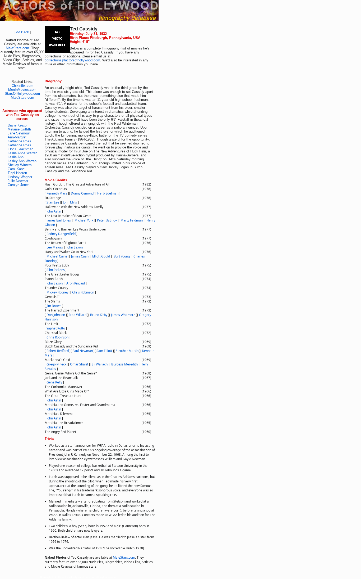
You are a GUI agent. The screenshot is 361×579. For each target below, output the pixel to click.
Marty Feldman (132, 220)
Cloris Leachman (20, 149)
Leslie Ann (16, 157)
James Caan (80, 256)
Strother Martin (127, 351)
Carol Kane (16, 169)
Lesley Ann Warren (22, 161)
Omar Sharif (79, 364)
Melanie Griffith (19, 129)
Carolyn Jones (19, 185)
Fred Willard (77, 315)
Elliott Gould (101, 256)
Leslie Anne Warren (22, 153)
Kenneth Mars (57, 193)
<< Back (22, 32)
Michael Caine (57, 256)
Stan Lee (53, 202)
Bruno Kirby (98, 315)
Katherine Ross (19, 141)
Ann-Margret (17, 137)
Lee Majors (55, 247)
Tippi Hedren (17, 173)
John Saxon (75, 247)
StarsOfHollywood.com (22, 94)
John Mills (70, 202)
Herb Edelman (107, 193)
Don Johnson (56, 315)
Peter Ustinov (107, 220)
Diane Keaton (18, 125)
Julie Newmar (18, 181)
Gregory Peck (56, 364)
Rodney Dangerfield (61, 234)
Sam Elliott (104, 351)
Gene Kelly (54, 382)
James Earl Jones (59, 220)
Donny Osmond (82, 193)
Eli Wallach (100, 364)
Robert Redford (58, 351)
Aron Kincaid (75, 283)
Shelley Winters (20, 165)
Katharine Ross (19, 145)
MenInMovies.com (22, 90)
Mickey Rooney (57, 292)
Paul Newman (82, 351)
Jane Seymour (19, 133)
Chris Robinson (83, 292)
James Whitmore (123, 315)
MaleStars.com (17, 48)
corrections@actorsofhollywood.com (72, 60)
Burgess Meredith (124, 364)
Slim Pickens (56, 270)
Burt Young (122, 256)
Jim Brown (54, 306)
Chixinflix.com (22, 86)
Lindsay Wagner (20, 177)
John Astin (54, 211)
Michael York (84, 220)
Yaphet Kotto (56, 328)
